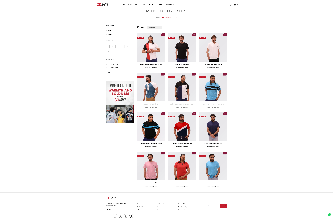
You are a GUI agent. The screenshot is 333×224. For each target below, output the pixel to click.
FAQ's (138, 210)
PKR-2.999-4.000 (113, 67)
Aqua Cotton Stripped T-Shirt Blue (213, 104)
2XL (127, 46)
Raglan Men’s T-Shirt (151, 104)
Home (123, 4)
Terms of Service (183, 204)
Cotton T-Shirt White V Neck (213, 64)
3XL (109, 51)
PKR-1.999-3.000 (113, 64)
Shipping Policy (182, 207)
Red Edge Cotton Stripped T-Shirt (151, 64)
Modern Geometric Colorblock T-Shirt (182, 104)
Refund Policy (182, 210)
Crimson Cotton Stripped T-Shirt (182, 143)
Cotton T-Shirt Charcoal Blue (213, 143)
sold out (140, 37)
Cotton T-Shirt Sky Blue (213, 183)
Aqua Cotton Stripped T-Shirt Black (151, 143)
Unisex (143, 4)
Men (136, 4)
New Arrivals (170, 4)
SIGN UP (223, 206)
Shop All (151, 4)
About (130, 4)
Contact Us (140, 207)
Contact (160, 4)
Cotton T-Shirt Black (182, 64)
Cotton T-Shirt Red (182, 183)
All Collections (161, 204)
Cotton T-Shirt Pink (151, 183)
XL (121, 46)
